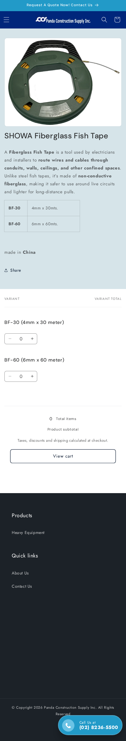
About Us (20, 573)
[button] (6, 19)
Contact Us (22, 586)
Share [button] (15, 270)
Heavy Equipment (28, 532)
